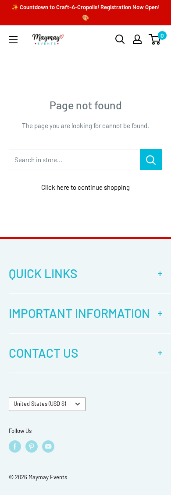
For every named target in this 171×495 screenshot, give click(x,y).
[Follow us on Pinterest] (31, 446)
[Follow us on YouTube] (48, 446)
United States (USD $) (40, 403)
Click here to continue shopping (85, 187)
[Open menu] (13, 39)
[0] (155, 39)
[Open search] (120, 39)
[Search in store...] (151, 159)
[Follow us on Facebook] (15, 446)
